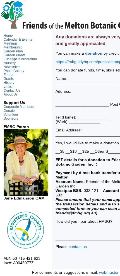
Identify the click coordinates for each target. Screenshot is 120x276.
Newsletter (12, 67)
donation (93, 53)
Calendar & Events (18, 39)
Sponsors (11, 118)
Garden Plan (13, 51)
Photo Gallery (14, 71)
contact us (78, 246)
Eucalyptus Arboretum (20, 59)
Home (8, 36)
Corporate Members (19, 107)
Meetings (11, 43)
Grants (9, 79)
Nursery (10, 63)
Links (8, 87)
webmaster (109, 272)
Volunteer (11, 115)
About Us (11, 94)
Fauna (8, 75)
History (9, 83)
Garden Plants (14, 55)
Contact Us (12, 90)
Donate (9, 111)
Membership (13, 47)
